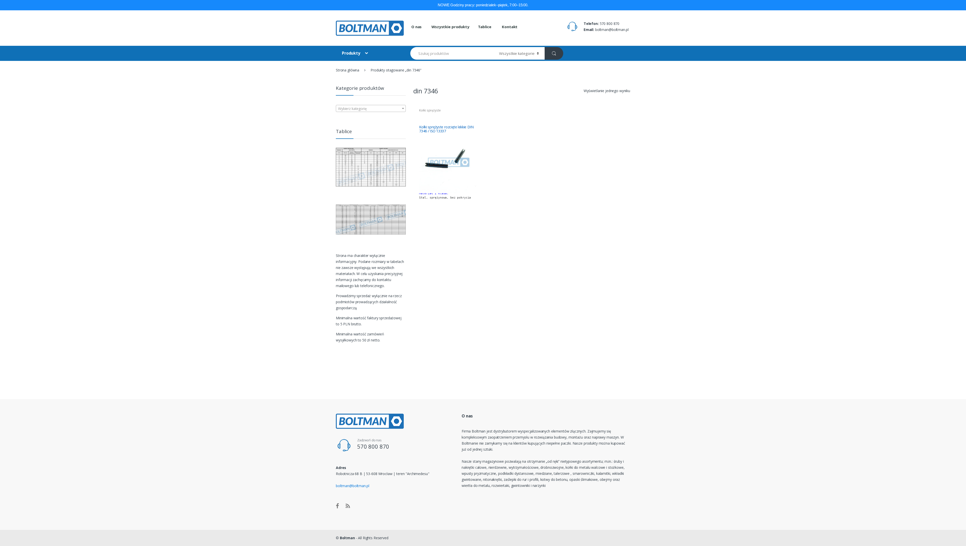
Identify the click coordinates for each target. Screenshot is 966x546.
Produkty (351, 53)
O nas (416, 26)
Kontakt (509, 26)
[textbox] (371, 108)
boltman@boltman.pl (352, 485)
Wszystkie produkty (450, 26)
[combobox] (371, 108)
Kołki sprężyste (429, 110)
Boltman (347, 537)
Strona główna (347, 70)
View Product (474, 225)
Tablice (484, 26)
